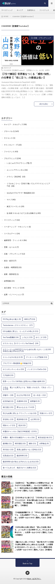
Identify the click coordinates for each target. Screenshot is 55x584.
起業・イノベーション (12, 294)
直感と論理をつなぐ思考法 (29, 449)
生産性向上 (31, 10)
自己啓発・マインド (12, 288)
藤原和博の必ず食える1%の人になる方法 (20, 462)
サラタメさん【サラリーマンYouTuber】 (20, 343)
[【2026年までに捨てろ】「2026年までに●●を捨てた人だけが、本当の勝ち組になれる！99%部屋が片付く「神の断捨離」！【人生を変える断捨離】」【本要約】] (7, 502)
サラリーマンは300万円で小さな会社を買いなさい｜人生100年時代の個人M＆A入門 (27, 350)
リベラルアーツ (10, 233)
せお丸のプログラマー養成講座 (19, 193)
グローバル (8, 131)
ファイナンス (44, 10)
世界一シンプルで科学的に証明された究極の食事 (24, 381)
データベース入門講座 (36, 357)
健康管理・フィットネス (13, 240)
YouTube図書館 (11, 337)
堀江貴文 (8, 407)
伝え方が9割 (23, 395)
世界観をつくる (32, 70)
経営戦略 (7, 281)
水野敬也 (44, 443)
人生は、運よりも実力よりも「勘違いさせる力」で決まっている (27, 388)
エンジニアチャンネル (15, 170)
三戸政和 (8, 375)
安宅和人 (8, 419)
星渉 (21, 425)
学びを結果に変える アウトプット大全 (19, 413)
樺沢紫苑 (20, 443)
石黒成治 (8, 455)
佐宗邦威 (8, 401)
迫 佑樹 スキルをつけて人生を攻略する (22, 213)
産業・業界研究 (10, 274)
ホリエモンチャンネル (13, 369)
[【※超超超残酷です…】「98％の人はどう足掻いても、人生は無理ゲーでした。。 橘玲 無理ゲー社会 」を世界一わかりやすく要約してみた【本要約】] (7, 517)
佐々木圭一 (39, 395)
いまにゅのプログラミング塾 (18, 163)
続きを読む (44, 104)
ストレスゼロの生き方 (13, 357)
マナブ (9, 200)
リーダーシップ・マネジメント (16, 227)
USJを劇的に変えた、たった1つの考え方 (20, 331)
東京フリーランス (14, 206)
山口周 (41, 70)
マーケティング (7, 10)
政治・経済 (8, 261)
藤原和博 (22, 455)
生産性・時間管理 (11, 267)
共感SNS (22, 401)
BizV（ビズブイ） (34, 579)
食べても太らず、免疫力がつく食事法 (19, 468)
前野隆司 (35, 401)
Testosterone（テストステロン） (18, 325)
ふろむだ (27, 337)
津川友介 (8, 449)
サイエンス (8, 138)
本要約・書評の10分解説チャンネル (19, 437)
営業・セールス (10, 247)
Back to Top (27, 563)
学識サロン (46, 413)
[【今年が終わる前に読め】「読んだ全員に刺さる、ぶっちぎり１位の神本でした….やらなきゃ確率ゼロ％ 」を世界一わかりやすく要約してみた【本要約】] (7, 532)
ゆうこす (41, 337)
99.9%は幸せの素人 (12, 319)
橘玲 (32, 443)
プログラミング (10, 158)
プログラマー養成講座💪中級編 (17, 363)
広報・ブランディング (42, 38)
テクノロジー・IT (11, 145)
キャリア (20, 10)
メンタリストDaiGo (36, 369)
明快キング (9, 425)
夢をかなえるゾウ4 (25, 407)
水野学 (47, 70)
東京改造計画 (45, 437)
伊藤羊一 (8, 395)
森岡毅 (7, 443)
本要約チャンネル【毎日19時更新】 (20, 431)
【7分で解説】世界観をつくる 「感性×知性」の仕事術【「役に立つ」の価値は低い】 (26, 75)
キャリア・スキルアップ (13, 124)
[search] (52, 303)
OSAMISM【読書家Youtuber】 (14, 70)
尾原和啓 (22, 419)
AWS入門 (29, 319)
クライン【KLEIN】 (14, 177)
